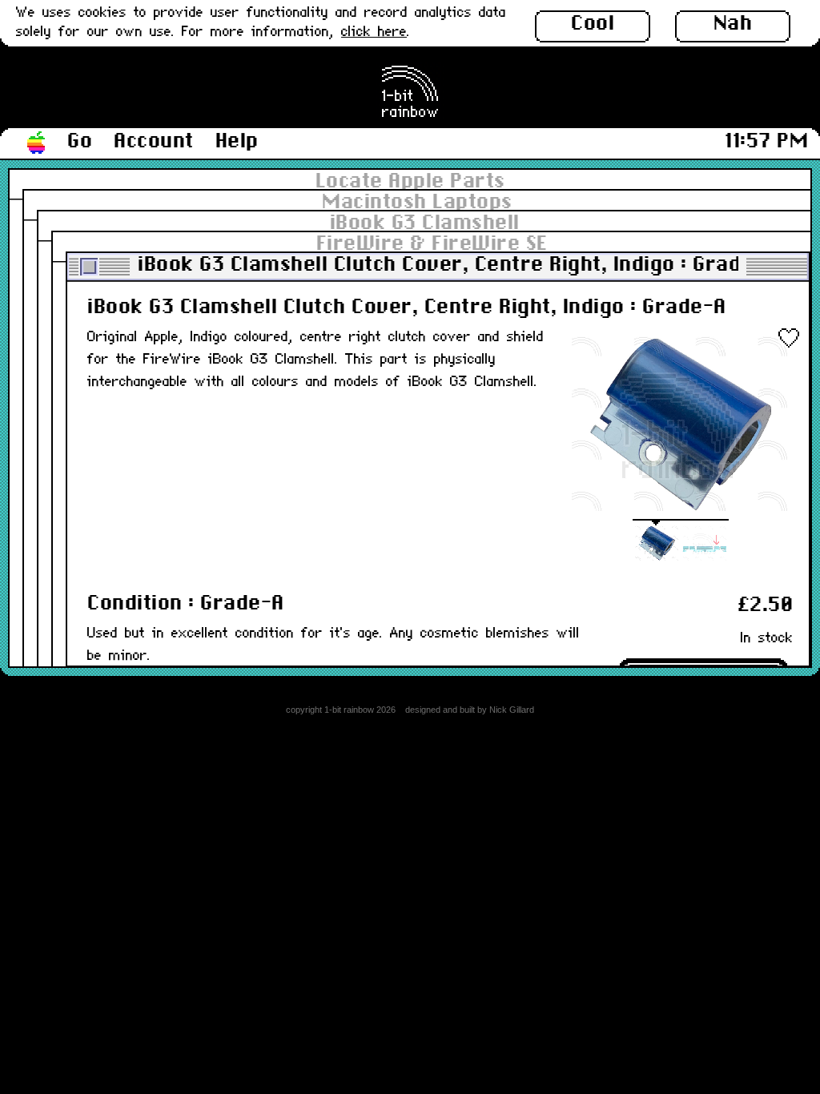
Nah (733, 24)
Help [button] (237, 141)
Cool (592, 24)
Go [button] (79, 141)
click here (374, 32)
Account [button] (154, 141)
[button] (37, 143)
